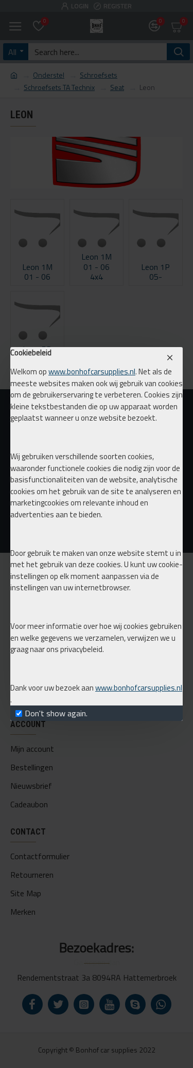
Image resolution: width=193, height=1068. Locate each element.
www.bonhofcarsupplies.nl (91, 371)
